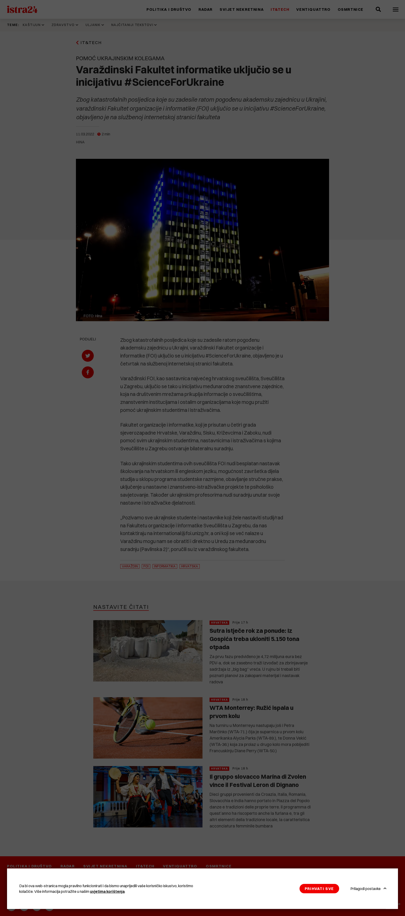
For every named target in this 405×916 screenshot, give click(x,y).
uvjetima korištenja (107, 891)
